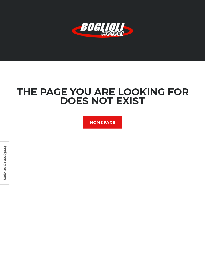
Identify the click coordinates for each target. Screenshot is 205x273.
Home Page (102, 122)
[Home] (102, 29)
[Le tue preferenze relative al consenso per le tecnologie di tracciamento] (5, 163)
